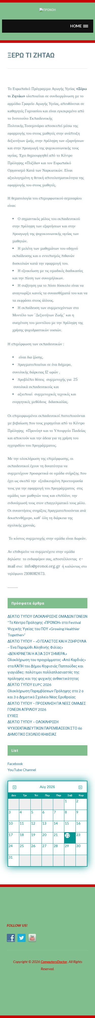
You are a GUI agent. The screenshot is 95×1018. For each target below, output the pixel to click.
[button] (79, 26)
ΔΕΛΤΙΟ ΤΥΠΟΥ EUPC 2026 (29, 684)
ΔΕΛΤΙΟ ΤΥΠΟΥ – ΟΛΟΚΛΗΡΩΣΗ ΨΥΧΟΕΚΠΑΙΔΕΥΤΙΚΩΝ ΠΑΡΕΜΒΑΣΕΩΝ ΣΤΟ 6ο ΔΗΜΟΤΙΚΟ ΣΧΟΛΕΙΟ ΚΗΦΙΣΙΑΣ (45, 728)
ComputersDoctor (54, 961)
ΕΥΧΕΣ (13, 716)
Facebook (15, 763)
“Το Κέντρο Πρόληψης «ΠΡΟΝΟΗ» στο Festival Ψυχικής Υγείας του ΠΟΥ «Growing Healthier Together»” (44, 628)
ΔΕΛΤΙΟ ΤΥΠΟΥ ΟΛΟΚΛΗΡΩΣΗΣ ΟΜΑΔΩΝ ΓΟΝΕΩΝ (47, 616)
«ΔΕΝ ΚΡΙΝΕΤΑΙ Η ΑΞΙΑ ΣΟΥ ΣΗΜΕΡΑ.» (37, 653)
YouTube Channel (22, 770)
